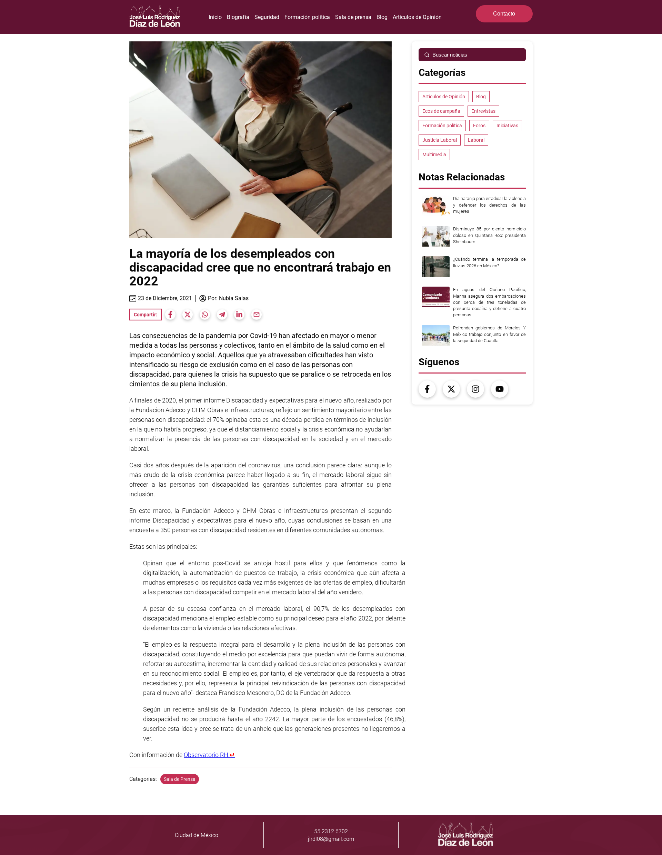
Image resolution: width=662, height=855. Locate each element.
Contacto (504, 14)
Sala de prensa (353, 17)
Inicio (215, 17)
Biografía (238, 17)
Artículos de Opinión (417, 17)
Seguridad (266, 17)
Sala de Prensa (179, 779)
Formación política (307, 17)
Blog (382, 17)
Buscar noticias (449, 55)
